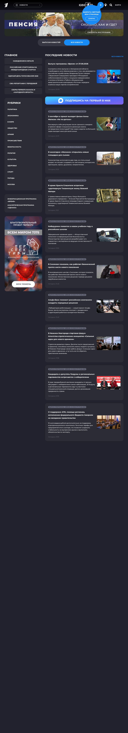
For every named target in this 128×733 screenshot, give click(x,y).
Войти (118, 5)
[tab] (51, 42)
